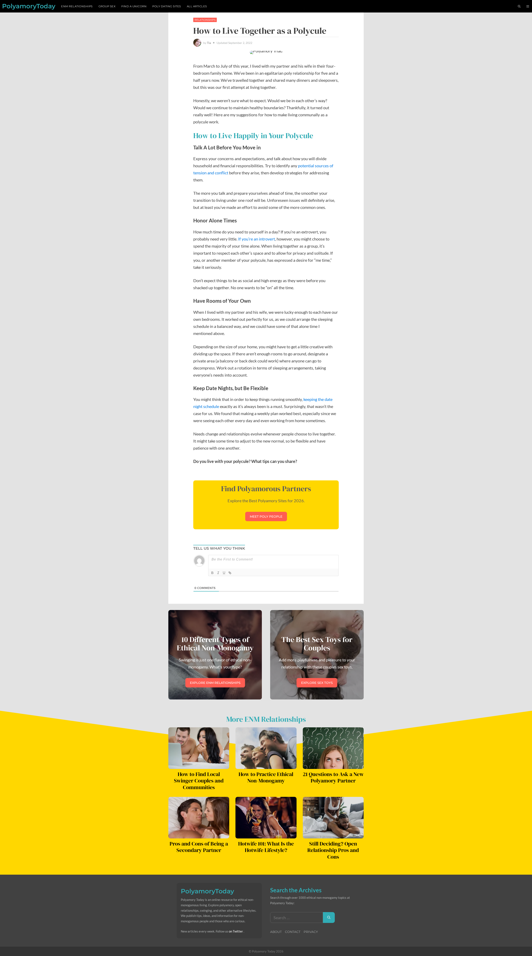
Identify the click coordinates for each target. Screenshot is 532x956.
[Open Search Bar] (519, 6)
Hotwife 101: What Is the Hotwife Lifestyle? (266, 847)
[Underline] (224, 572)
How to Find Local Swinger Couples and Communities (199, 781)
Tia (209, 43)
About (276, 932)
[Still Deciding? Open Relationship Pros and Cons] (333, 834)
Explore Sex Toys (317, 683)
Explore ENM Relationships (215, 683)
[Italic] (218, 572)
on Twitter (236, 931)
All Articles (197, 6)
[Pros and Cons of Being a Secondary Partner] (198, 834)
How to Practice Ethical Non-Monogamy (266, 777)
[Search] (329, 917)
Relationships (205, 19)
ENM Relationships (77, 6)
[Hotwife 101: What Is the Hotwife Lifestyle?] (265, 834)
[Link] (230, 572)
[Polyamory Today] (29, 6)
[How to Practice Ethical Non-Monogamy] (265, 765)
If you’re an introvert (256, 238)
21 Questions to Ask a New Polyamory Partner (333, 777)
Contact (292, 932)
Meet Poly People (266, 516)
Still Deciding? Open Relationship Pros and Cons (333, 850)
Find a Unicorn (134, 6)
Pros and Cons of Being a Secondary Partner (199, 847)
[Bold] (212, 572)
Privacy (311, 932)
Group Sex (107, 6)
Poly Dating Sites (166, 6)
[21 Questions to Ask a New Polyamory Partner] (333, 765)
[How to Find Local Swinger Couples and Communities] (198, 765)
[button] (527, 6)
